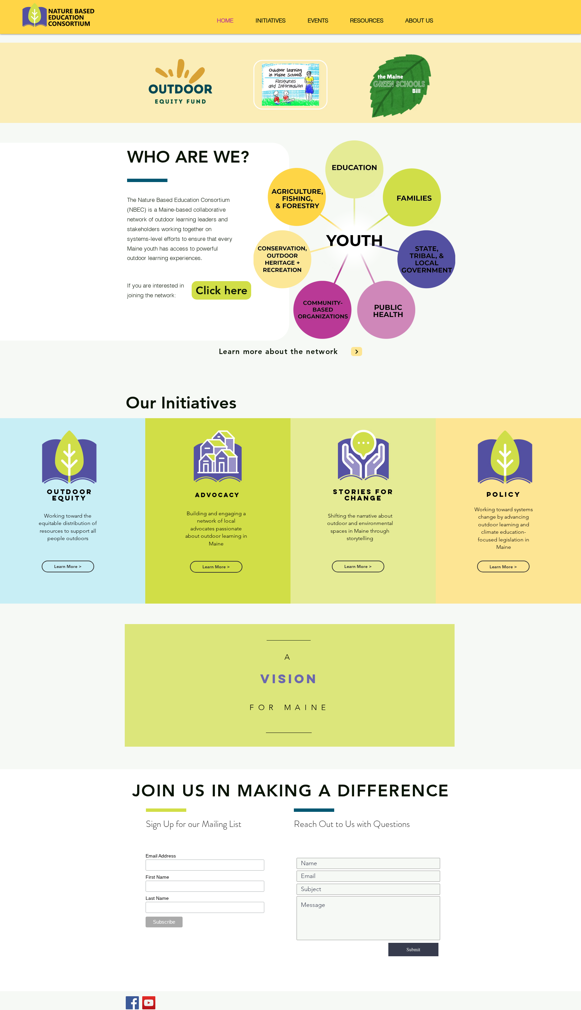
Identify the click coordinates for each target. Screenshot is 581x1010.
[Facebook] (132, 1002)
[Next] (356, 351)
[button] (270, 20)
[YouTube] (148, 1002)
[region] (290, 685)
